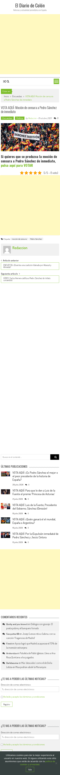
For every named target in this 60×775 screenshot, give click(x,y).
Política (19, 118)
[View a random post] (4, 81)
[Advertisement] (30, 44)
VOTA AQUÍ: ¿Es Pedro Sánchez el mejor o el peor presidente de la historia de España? (35, 476)
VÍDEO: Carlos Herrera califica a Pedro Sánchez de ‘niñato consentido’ (26, 279)
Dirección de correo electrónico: (16, 684)
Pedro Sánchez (36, 239)
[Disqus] (30, 327)
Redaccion (32, 118)
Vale (30, 769)
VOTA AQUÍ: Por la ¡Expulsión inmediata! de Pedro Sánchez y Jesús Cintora (35, 535)
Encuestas (17, 96)
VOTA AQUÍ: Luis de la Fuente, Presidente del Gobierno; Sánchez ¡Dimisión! (34, 506)
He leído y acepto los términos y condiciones (24, 696)
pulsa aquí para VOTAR (17, 165)
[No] (56, 763)
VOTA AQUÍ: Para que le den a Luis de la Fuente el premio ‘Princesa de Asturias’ (33, 492)
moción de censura (19, 239)
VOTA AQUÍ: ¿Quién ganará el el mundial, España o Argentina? (34, 521)
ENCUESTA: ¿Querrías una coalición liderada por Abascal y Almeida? (27, 266)
